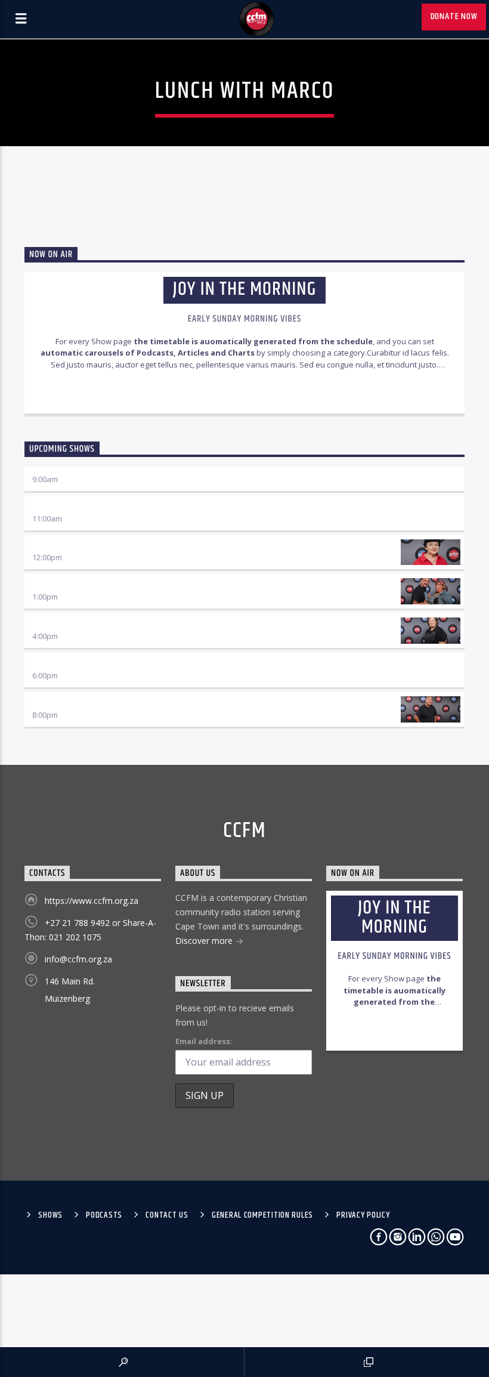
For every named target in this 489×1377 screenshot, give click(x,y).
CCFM (245, 831)
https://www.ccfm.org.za (91, 900)
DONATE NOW (454, 16)
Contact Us (167, 1215)
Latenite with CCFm (70, 703)
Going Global (57, 506)
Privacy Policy (362, 1215)
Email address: (204, 1041)
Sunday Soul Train (68, 585)
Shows (50, 1215)
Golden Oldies (58, 624)
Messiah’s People (65, 546)
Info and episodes (244, 392)
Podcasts (104, 1215)
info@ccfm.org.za (78, 959)
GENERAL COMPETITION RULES (262, 1215)
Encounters (55, 663)
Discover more (205, 940)
